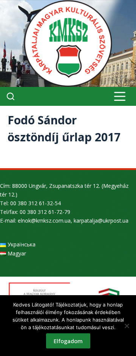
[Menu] (119, 96)
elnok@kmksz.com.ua (44, 220)
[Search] (10, 96)
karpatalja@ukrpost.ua (101, 220)
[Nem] (126, 326)
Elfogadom (68, 341)
